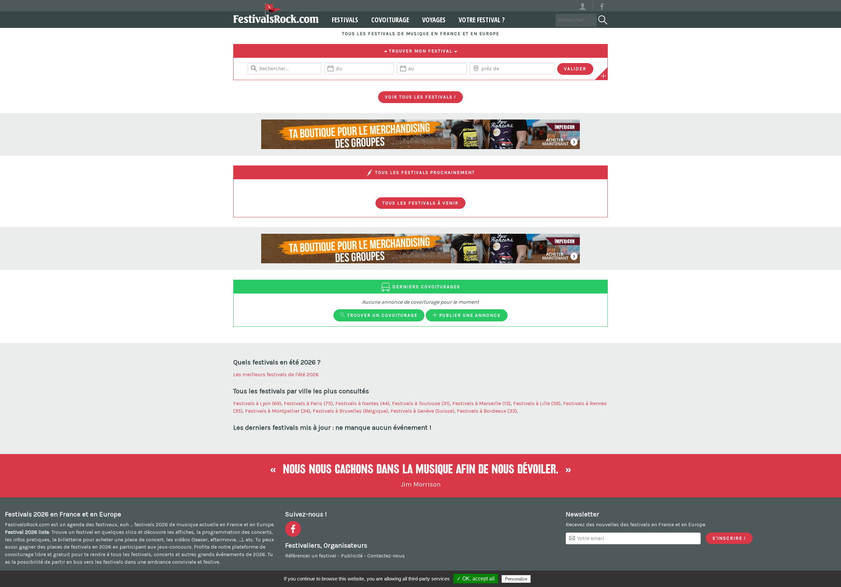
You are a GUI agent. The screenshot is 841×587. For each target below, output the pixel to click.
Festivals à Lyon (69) (257, 403)
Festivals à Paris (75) (308, 403)
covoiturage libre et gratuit (37, 554)
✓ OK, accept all (476, 578)
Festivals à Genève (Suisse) (422, 411)
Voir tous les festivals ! (420, 96)
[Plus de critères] (603, 76)
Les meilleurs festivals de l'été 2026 (276, 374)
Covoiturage (390, 19)
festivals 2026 (151, 524)
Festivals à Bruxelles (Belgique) (350, 411)
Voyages (433, 19)
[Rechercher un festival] (602, 18)
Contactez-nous (386, 556)
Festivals (345, 19)
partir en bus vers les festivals (87, 562)
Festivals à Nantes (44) (362, 403)
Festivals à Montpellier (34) (277, 411)
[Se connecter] (585, 6)
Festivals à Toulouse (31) (421, 403)
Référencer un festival (310, 556)
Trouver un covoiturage (382, 315)
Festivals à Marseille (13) (481, 403)
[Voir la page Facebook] (602, 8)
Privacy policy (548, 578)
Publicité (352, 556)
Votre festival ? (482, 19)
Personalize (516, 578)
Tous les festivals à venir (420, 203)
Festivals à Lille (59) (536, 403)
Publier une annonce (469, 315)
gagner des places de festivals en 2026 (65, 547)
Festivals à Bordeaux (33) (487, 411)
